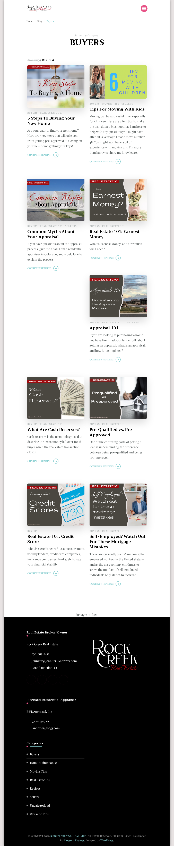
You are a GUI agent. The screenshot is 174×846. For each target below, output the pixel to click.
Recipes (35, 788)
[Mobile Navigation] (144, 8)
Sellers (127, 104)
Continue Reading (39, 154)
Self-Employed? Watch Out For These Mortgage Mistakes (117, 542)
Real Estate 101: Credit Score (50, 539)
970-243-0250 (41, 721)
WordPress (106, 840)
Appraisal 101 (104, 328)
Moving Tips (110, 104)
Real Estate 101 (51, 113)
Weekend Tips (39, 814)
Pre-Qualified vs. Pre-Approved (112, 432)
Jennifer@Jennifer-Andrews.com (54, 661)
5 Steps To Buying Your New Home (51, 121)
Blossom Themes (74, 840)
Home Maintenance (43, 763)
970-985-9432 (40, 654)
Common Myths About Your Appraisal (51, 234)
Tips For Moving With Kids (117, 109)
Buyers (32, 113)
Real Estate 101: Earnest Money (115, 234)
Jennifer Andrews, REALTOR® (68, 835)
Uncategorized (40, 805)
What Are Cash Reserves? (53, 429)
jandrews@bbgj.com (46, 728)
